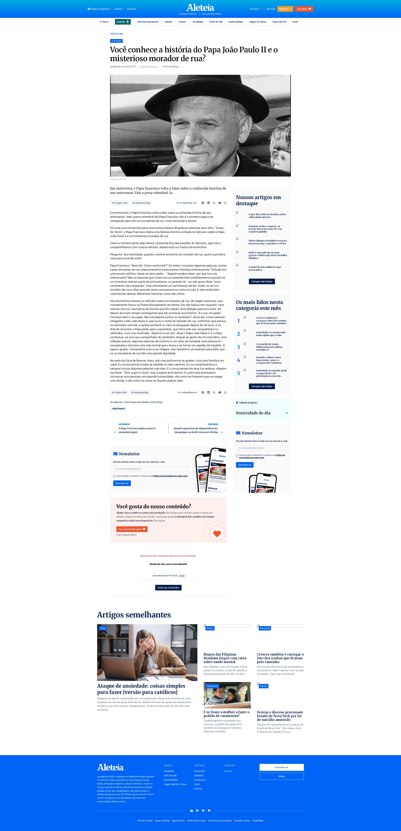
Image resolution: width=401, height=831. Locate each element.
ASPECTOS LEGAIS (196, 820)
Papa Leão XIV (279, 21)
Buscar (133, 9)
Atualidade (198, 21)
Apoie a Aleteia (162, 820)
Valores (263, 686)
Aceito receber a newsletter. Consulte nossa (152, 476)
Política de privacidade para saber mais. (170, 476)
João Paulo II (118, 408)
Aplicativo (199, 775)
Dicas (103, 628)
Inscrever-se (122, 483)
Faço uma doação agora (130, 529)
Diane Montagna (149, 66)
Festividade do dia (253, 413)
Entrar (273, 9)
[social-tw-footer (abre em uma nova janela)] (203, 810)
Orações (121, 21)
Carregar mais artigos (261, 281)
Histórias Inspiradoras (147, 21)
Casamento (212, 686)
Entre (182, 575)
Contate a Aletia (242, 820)
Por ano (228, 771)
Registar (283, 8)
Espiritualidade (236, 21)
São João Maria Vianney (211, 14)
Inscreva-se (200, 779)
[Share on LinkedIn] (208, 203)
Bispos (210, 628)
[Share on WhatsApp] (225, 203)
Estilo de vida (215, 21)
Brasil (295, 21)
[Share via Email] (220, 203)
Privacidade (257, 820)
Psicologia (265, 628)
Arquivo (182, 21)
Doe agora (302, 8)
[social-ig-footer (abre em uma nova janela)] (209, 810)
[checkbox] (114, 476)
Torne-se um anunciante (220, 820)
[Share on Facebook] (203, 203)
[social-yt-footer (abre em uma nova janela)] (191, 810)
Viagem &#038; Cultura (175, 784)
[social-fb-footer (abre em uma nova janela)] (197, 810)
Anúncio (198, 788)
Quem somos (178, 820)
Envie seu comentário (168, 587)
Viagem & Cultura (257, 21)
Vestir (197, 784)
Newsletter (199, 771)
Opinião (168, 21)
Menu (106, 21)
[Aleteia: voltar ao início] (200, 7)
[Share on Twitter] (214, 203)
